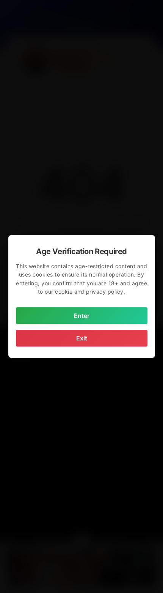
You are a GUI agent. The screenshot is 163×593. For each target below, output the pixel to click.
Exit (81, 338)
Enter (81, 316)
